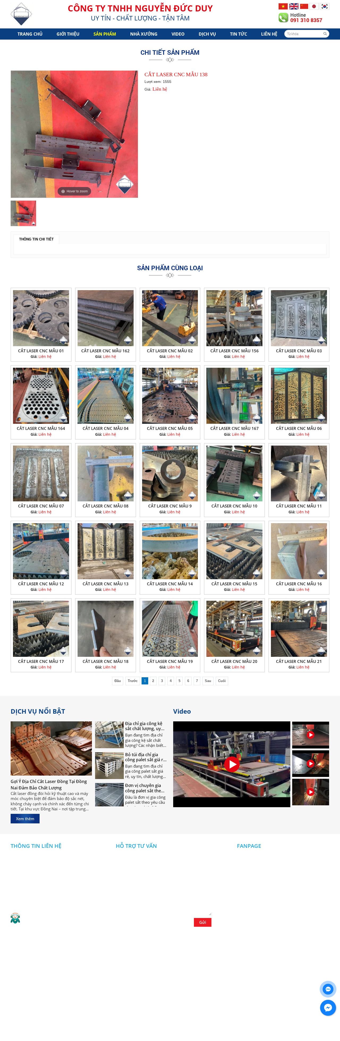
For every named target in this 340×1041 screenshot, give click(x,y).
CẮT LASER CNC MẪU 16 (299, 583)
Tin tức (238, 34)
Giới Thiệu (68, 34)
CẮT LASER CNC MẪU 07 (41, 506)
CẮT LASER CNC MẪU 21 (299, 661)
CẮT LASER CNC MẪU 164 (41, 428)
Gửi (202, 922)
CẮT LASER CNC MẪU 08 (106, 506)
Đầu (117, 681)
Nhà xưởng (144, 34)
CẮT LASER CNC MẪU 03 (299, 350)
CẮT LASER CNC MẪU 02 (170, 350)
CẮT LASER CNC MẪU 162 (105, 350)
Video (178, 34)
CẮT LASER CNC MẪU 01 (41, 350)
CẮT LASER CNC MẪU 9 (170, 506)
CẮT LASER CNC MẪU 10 (234, 506)
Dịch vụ (207, 34)
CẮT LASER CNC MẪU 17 (41, 661)
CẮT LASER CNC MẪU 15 (234, 583)
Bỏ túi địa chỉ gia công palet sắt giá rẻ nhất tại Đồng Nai (145, 741)
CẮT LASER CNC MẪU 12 (41, 583)
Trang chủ (30, 34)
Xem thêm (25, 818)
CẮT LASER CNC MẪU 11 (299, 506)
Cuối (222, 681)
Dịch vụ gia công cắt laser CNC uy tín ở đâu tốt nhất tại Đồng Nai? (145, 803)
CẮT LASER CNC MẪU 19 (170, 661)
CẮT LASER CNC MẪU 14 (170, 583)
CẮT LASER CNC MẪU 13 (106, 583)
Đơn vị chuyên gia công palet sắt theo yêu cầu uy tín (144, 772)
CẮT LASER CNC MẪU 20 (234, 661)
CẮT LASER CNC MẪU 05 (170, 428)
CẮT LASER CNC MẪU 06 (299, 428)
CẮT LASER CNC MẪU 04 (106, 428)
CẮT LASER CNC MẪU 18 (106, 661)
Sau (208, 681)
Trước (133, 681)
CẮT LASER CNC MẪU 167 (234, 428)
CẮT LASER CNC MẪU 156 (234, 350)
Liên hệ (269, 34)
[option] (74, 134)
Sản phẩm (105, 34)
